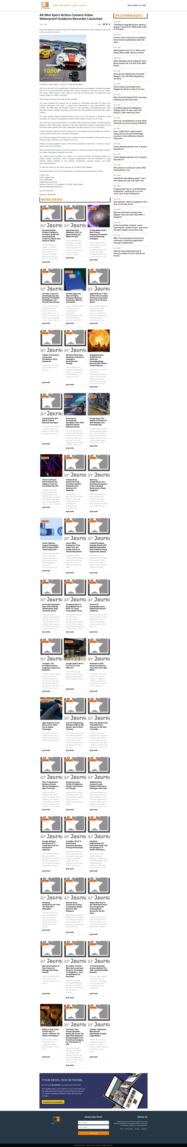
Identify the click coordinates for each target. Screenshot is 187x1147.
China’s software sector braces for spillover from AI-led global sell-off (50, 483)
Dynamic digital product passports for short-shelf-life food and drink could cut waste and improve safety (51, 235)
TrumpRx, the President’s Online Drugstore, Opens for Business (51, 667)
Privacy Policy (129, 1129)
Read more (46, 262)
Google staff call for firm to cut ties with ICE (74, 666)
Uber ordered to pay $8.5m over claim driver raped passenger (51, 726)
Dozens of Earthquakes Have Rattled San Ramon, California (98, 607)
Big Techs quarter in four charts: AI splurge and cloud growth (50, 969)
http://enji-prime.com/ (54, 187)
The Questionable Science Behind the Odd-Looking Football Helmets (99, 969)
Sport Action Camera (69, 99)
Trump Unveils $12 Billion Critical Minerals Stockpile (50, 420)
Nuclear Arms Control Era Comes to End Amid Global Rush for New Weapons (74, 907)
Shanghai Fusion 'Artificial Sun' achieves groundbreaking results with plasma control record (98, 360)
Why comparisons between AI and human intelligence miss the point (50, 785)
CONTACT (83, 5)
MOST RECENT (65, 5)
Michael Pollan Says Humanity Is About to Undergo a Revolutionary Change (75, 359)
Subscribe (93, 1133)
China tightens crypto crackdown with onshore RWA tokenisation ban (50, 546)
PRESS (75, 5)
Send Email (48, 180)
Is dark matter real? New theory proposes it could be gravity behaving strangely (98, 234)
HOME (55, 5)
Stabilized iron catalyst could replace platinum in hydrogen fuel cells (98, 785)
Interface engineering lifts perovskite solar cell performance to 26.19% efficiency (98, 845)
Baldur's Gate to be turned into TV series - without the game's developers (51, 1032)
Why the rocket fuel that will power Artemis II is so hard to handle (99, 726)
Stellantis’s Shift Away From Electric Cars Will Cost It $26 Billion (98, 667)
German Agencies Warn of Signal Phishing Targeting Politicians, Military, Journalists (74, 298)
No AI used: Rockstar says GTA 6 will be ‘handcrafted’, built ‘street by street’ (51, 607)
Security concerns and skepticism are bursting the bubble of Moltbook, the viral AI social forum (51, 298)
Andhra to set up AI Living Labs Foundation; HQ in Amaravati (50, 358)
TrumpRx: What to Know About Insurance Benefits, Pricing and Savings (74, 844)
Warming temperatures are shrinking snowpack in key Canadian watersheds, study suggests (98, 485)
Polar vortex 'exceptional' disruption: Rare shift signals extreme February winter (75, 422)
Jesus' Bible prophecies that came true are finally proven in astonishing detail (73, 547)
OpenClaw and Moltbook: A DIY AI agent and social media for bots (74, 233)
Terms (122, 1129)
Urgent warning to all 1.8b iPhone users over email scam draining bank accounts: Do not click (98, 908)
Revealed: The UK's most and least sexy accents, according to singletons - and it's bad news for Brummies (75, 971)
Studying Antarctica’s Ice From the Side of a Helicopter (51, 906)
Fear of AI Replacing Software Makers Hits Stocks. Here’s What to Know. (75, 726)
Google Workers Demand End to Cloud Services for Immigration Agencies (50, 845)
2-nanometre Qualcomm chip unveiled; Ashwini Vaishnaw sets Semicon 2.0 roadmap (73, 485)
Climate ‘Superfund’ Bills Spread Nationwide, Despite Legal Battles (98, 1032)
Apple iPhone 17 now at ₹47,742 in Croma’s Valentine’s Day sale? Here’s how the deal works (99, 298)
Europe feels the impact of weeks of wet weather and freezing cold (98, 421)
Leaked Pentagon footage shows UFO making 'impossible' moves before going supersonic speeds (98, 547)
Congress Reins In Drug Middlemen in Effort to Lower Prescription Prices (74, 607)
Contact (137, 1129)
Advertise (144, 1129)
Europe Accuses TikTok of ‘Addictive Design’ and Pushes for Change (74, 785)
